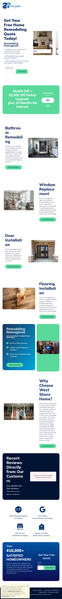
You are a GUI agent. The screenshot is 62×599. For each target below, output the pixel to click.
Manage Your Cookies (14, 591)
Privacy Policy (5, 596)
